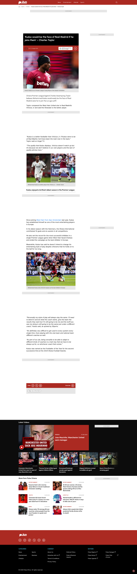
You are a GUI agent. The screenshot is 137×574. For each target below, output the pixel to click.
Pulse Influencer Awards (71, 556)
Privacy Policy (52, 561)
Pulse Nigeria (92, 552)
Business (34, 555)
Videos (57, 434)
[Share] (75, 48)
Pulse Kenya (91, 555)
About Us (50, 552)
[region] (68, 463)
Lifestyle (76, 2)
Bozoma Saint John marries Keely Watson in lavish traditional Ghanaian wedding (39, 487)
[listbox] (68, 463)
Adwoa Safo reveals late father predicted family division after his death (73, 511)
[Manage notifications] (133, 571)
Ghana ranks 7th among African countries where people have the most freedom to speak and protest (39, 512)
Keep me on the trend (34, 390)
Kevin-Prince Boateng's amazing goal (107, 469)
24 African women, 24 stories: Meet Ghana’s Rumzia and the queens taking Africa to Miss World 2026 (72, 487)
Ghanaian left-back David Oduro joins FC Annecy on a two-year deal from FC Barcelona (39, 499)
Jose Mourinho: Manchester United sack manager (69, 438)
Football (27, 6)
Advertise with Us (53, 555)
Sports (82, 2)
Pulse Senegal (110, 552)
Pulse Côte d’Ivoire (109, 556)
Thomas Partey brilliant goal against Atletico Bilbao (48, 469)
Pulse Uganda (92, 558)
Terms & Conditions (53, 558)
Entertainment (67, 2)
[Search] (116, 2)
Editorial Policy (70, 552)
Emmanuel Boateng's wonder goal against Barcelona (66, 470)
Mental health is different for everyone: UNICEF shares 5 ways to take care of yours (73, 499)
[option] (28, 463)
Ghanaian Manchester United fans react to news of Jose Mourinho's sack (27, 470)
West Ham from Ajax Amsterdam (48, 220)
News (59, 2)
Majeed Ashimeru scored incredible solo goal (87, 469)
